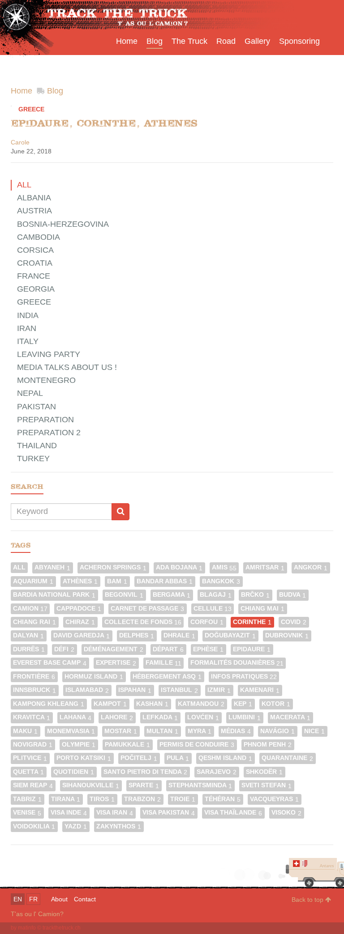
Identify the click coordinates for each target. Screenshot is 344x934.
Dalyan (28, 635)
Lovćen (203, 717)
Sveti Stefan (266, 785)
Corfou (207, 622)
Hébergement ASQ (167, 676)
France (33, 276)
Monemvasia (71, 731)
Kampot (110, 703)
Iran (26, 328)
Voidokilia (34, 826)
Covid (293, 622)
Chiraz (80, 622)
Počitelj (138, 758)
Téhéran (223, 799)
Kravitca (31, 717)
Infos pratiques (244, 676)
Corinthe (252, 622)
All (24, 184)
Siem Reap (33, 785)
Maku (25, 731)
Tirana (65, 799)
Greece (31, 109)
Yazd (75, 826)
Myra (199, 731)
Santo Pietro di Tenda (145, 771)
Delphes (136, 635)
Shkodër (264, 771)
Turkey (33, 458)
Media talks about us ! (67, 367)
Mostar (120, 731)
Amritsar (264, 567)
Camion (30, 608)
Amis (224, 567)
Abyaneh (52, 567)
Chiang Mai (262, 608)
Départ (168, 649)
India (28, 315)
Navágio (277, 731)
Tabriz (27, 799)
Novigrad (32, 744)
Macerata (290, 717)
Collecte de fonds (142, 622)
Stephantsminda (200, 785)
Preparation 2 (49, 432)
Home (21, 90)
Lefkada (160, 717)
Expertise (116, 662)
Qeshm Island (225, 758)
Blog (55, 90)
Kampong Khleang (48, 703)
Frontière (34, 676)
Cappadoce (78, 608)
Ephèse (208, 649)
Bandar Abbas (165, 581)
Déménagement (113, 649)
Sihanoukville (90, 785)
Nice (314, 731)
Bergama (171, 594)
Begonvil (124, 594)
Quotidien (73, 771)
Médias (236, 731)
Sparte (144, 785)
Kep (243, 703)
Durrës (29, 649)
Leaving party (48, 354)
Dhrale (179, 635)
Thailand (37, 445)
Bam (117, 581)
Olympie (78, 744)
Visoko (286, 812)
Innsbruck (34, 690)
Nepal (30, 393)
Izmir (219, 690)
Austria (34, 210)
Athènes (80, 581)
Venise (27, 812)
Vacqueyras (274, 799)
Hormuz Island (93, 676)
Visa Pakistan (168, 812)
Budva (292, 594)
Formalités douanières (237, 662)
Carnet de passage (147, 608)
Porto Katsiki (83, 758)
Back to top (308, 899)
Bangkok (221, 581)
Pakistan (36, 406)
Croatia (34, 263)
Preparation (45, 419)
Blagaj (216, 594)
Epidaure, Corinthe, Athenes (104, 123)
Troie (182, 799)
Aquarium (33, 581)
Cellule (213, 608)
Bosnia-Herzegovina (63, 224)
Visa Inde (69, 812)
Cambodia (38, 237)
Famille (163, 662)
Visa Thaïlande (233, 812)
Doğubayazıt (230, 635)
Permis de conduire (196, 744)
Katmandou (201, 703)
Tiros (102, 799)
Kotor (276, 703)
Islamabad (87, 690)
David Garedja (81, 635)
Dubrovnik (287, 635)
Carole (20, 142)
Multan (162, 731)
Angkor (310, 567)
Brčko (255, 594)
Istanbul (179, 690)
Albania (34, 197)
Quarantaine (287, 758)
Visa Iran (114, 812)
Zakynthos (118, 826)
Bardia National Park (54, 594)
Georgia (36, 288)
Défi (64, 649)
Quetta (28, 771)
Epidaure (252, 649)
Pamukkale (127, 744)
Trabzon (142, 799)
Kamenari (260, 690)
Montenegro (46, 380)
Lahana (75, 717)
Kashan (152, 703)
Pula (178, 758)
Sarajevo (216, 771)
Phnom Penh (268, 744)
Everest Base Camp (49, 662)
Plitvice (30, 758)
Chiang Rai (34, 622)
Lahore (117, 717)
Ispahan (134, 690)
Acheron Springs (113, 567)
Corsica (35, 250)
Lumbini (244, 717)
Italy (28, 341)
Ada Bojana (179, 567)
